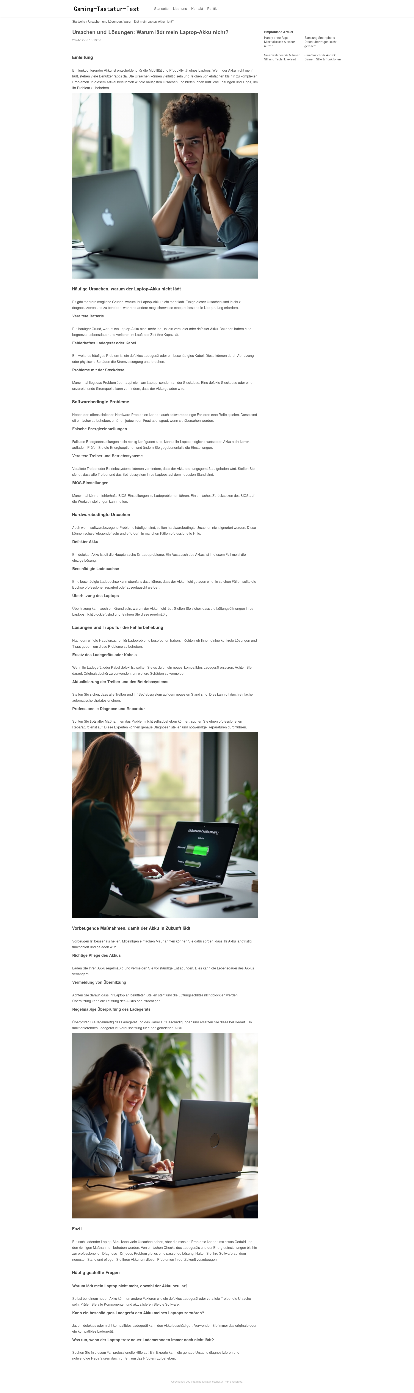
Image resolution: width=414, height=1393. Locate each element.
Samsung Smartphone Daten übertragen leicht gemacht (320, 41)
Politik (212, 8)
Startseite (161, 8)
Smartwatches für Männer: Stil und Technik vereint (282, 57)
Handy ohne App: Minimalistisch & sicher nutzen (279, 41)
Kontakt (197, 8)
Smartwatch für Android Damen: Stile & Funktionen (322, 57)
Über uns (180, 8)
